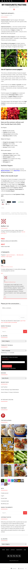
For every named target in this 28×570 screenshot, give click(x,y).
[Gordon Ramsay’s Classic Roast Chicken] (7, 457)
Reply (2, 273)
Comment (22, 317)
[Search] (26, 1)
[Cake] (11, 1)
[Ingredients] (9, 1)
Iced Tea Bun (4, 387)
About (7, 549)
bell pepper (17, 212)
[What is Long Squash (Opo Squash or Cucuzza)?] (20, 457)
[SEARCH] (25, 331)
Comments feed (5, 501)
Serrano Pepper (24, 214)
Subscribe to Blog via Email (10, 357)
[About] (4, 1)
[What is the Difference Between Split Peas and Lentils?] (7, 470)
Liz (2, 15)
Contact (13, 549)
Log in (2, 495)
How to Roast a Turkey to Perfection (10, 392)
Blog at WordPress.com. (14, 560)
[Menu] (14, 9)
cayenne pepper (4, 214)
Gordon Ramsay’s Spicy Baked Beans (10, 389)
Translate (11, 352)
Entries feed (4, 498)
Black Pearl (17, 170)
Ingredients (7, 212)
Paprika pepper (17, 214)
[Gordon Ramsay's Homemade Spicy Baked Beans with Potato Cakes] (20, 444)
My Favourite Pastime (14, 4)
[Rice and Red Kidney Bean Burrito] (20, 470)
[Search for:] (12, 331)
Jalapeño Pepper (11, 214)
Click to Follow (7, 366)
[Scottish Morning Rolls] (7, 430)
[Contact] (7, 1)
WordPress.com (5, 503)
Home (3, 549)
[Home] (2, 1)
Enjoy (2, 265)
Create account (4, 493)
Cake (25, 549)
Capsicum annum (22, 212)
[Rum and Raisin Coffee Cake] (20, 430)
